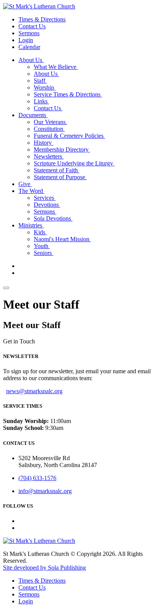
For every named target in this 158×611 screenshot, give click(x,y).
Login (25, 40)
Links (41, 101)
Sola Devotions (53, 218)
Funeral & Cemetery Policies (69, 135)
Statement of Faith (56, 170)
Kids (40, 232)
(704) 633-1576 (37, 478)
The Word (31, 191)
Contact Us (32, 26)
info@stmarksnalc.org (45, 491)
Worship (45, 87)
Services (45, 197)
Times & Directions (42, 19)
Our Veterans (50, 122)
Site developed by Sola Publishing (44, 567)
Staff (40, 80)
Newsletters (49, 156)
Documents (33, 115)
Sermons (29, 33)
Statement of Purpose (60, 177)
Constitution (49, 129)
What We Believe (56, 67)
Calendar (29, 47)
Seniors (43, 253)
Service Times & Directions (68, 94)
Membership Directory (62, 149)
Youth (42, 246)
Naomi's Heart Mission (62, 239)
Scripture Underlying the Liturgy (74, 163)
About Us (31, 60)
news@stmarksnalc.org (34, 391)
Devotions (47, 204)
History (43, 142)
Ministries (31, 225)
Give (25, 184)
